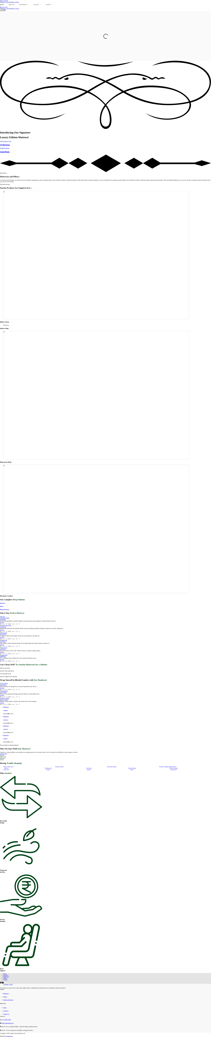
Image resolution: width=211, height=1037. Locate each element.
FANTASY (3, 641)
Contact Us (6, 1014)
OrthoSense (3, 627)
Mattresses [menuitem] (6, 976)
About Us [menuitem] (5, 975)
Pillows (36, 4)
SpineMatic (3, 619)
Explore (2, 622)
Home (2, 4)
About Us (11, 4)
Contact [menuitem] (5, 979)
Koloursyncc (9, 1036)
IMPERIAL (3, 656)
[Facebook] (1, 983)
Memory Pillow (4, 700)
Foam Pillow (3, 692)
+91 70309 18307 (6, 1019)
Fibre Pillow (3, 685)
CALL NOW (4, 7)
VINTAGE (3, 649)
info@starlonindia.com (8, 1023)
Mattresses (23, 4)
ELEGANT (3, 634)
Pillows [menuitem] (5, 978)
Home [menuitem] (5, 973)
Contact (48, 4)
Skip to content (4, 0)
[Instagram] (3, 983)
